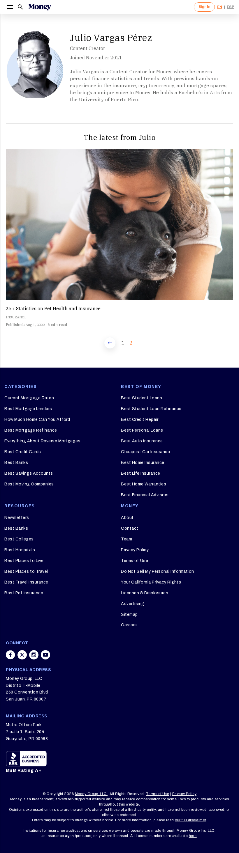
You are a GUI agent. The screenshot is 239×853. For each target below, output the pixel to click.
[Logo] (40, 7)
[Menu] (10, 7)
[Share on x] (22, 654)
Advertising (132, 604)
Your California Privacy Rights (151, 582)
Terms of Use (134, 560)
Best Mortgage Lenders (28, 409)
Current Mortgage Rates (29, 398)
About (127, 517)
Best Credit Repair (139, 419)
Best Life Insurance (140, 473)
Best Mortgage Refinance (30, 430)
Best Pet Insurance (23, 593)
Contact (129, 528)
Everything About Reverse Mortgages (42, 441)
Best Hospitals (19, 550)
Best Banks (16, 462)
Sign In (204, 7)
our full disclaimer (190, 820)
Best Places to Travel (26, 571)
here (193, 836)
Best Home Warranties (143, 484)
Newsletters (16, 517)
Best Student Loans (141, 398)
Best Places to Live (24, 560)
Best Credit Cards (22, 452)
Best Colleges (19, 539)
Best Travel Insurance (26, 582)
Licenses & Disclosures (144, 593)
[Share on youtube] (45, 654)
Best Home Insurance (142, 462)
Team (126, 539)
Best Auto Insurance (142, 441)
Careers (129, 625)
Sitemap (129, 614)
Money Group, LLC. (91, 794)
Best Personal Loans (142, 430)
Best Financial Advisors (145, 495)
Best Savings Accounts (28, 473)
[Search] (20, 7)
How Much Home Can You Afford (37, 419)
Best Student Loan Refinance (151, 409)
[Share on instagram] (33, 654)
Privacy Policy (135, 550)
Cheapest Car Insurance (145, 452)
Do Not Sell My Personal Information (157, 571)
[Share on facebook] (10, 654)
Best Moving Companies (29, 484)
